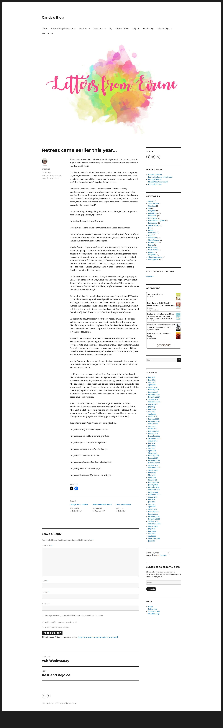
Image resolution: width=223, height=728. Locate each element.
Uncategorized (153, 260)
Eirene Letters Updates (156, 221)
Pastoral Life (47, 33)
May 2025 (151, 412)
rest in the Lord (47, 178)
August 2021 (152, 497)
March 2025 (152, 417)
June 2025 (152, 409)
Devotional (98, 28)
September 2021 (154, 495)
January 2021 (153, 514)
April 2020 (152, 536)
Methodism (152, 238)
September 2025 (154, 402)
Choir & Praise (122, 28)
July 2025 (151, 407)
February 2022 (153, 482)
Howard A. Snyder (154, 329)
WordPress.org (153, 614)
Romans (151, 252)
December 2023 (154, 436)
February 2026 (153, 390)
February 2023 (153, 456)
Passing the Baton (155, 179)
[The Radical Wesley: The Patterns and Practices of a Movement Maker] (178, 327)
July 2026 (151, 378)
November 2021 (154, 490)
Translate (163, 555)
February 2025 (153, 419)
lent (56, 175)
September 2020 (154, 524)
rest (60, 175)
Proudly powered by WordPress (65, 703)
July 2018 (151, 541)
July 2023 (151, 443)
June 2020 (152, 531)
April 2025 (152, 414)
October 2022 (153, 465)
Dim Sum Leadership (154, 294)
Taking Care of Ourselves (79, 505)
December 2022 (154, 460)
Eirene (44, 166)
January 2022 (153, 485)
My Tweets (150, 276)
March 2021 (152, 509)
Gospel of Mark (153, 225)
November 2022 (154, 463)
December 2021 (154, 487)
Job (149, 228)
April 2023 (152, 451)
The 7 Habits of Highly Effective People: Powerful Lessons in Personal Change (161, 305)
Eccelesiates (152, 218)
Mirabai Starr (152, 338)
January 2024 (153, 434)
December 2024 (154, 421)
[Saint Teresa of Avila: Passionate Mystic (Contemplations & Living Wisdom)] (178, 336)
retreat (56, 178)
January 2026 (153, 392)
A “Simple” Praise (154, 184)
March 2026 (152, 387)
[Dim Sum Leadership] (178, 296)
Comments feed (154, 611)
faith (43, 175)
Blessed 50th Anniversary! (158, 182)
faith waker (50, 175)
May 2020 (151, 534)
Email (45, 592)
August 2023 (152, 441)
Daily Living (46, 172)
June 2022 (152, 473)
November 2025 (154, 397)
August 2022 (152, 470)
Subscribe (151, 589)
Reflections (152, 247)
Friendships (152, 223)
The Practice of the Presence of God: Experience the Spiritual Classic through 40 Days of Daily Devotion (160, 316)
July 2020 (151, 529)
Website (46, 604)
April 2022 (152, 478)
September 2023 (154, 438)
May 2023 (151, 448)
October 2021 (153, 492)
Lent (150, 235)
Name (45, 581)
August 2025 (152, 404)
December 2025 (154, 395)
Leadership (148, 28)
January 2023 (153, 458)
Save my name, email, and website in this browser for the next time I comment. (74, 616)
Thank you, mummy (123, 505)
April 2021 (152, 507)
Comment (47, 546)
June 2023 (152, 446)
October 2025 (153, 399)
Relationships (163, 28)
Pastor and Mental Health (102, 505)
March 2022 (152, 480)
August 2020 (152, 526)
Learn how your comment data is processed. (98, 637)
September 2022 (154, 468)
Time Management (155, 257)
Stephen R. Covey (153, 310)
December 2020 (154, 517)
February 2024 (153, 431)
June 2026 (152, 380)
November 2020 (154, 519)
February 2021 (153, 512)
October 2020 (153, 521)
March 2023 (152, 453)
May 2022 (151, 475)
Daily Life (136, 28)
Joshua (150, 230)
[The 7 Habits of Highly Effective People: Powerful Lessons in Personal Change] (178, 305)
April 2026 (152, 385)
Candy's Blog (53, 17)
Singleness (152, 255)
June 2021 (151, 502)
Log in (150, 607)
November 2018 (154, 538)
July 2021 (151, 499)
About (45, 28)
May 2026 (152, 382)
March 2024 (152, 429)
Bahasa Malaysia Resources (63, 28)
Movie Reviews (153, 240)
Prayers (151, 245)
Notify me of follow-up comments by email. (61, 622)
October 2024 (153, 424)
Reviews (83, 28)
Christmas (152, 206)
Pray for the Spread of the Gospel (160, 177)
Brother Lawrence (154, 321)
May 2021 (151, 504)
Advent (150, 201)
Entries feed (152, 609)
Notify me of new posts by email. (57, 627)
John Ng (151, 296)
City (111, 28)
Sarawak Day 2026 (155, 175)
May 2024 (151, 426)
